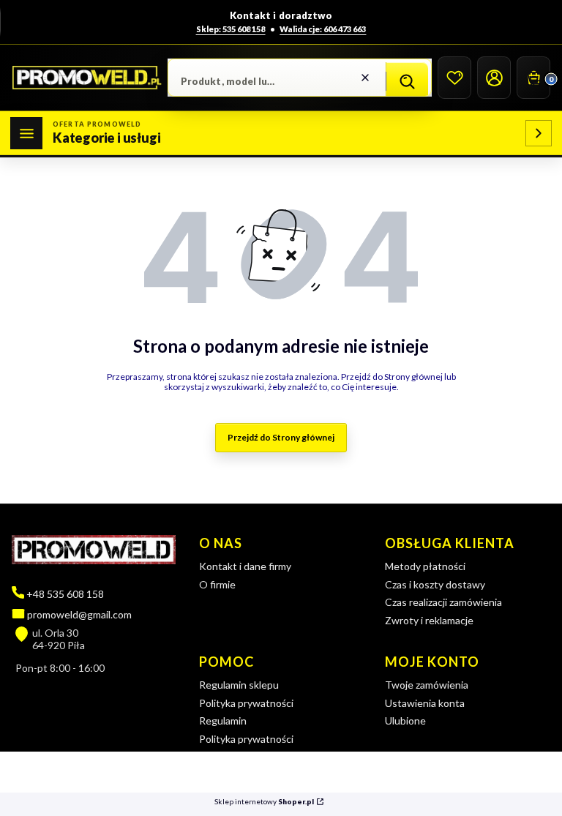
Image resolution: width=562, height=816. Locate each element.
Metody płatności (425, 566)
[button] (407, 81)
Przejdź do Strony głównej (281, 437)
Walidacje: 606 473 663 (323, 29)
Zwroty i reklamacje (429, 620)
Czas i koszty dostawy (435, 584)
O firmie (217, 584)
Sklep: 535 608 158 (231, 29)
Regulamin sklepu (239, 684)
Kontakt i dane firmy (245, 566)
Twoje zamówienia (426, 684)
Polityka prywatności (246, 703)
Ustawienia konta (425, 703)
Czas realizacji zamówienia (443, 602)
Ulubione (405, 720)
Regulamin (223, 720)
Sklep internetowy (264, 802)
